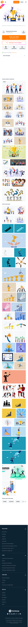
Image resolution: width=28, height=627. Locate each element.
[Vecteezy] (2, 2)
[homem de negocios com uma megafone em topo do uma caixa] (8, 330)
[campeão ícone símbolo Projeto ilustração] (16, 551)
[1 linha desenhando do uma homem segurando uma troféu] (8, 321)
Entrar (22, 2)
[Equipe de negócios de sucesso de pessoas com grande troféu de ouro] (13, 185)
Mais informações (6, 54)
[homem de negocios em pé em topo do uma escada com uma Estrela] (8, 297)
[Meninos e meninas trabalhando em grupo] (9, 232)
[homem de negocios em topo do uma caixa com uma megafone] (8, 340)
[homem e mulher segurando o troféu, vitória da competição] (6, 554)
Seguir (23, 32)
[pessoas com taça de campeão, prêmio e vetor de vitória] (9, 539)
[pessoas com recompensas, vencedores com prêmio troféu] (6, 223)
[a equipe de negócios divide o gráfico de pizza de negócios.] (8, 114)
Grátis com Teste (14, 37)
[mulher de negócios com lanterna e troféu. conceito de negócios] (6, 405)
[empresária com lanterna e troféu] (16, 405)
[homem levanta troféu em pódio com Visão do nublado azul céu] (8, 505)
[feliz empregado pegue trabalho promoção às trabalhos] (19, 147)
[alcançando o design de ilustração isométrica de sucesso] (6, 196)
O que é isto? (14, 52)
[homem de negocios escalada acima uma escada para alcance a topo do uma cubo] (8, 287)
